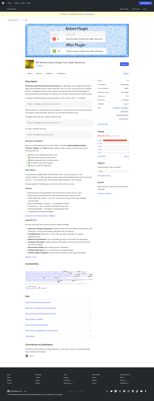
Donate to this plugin (104, 193)
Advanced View (103, 124)
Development (61, 73)
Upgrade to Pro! (30, 257)
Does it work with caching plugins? (36, 325)
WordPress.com (125, 374)
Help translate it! (89, 14)
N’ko (25, 391)
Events (94, 377)
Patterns (37, 383)
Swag (94, 383)
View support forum (104, 175)
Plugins (37, 380)
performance (124, 108)
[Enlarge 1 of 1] (90, 269)
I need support (30, 336)
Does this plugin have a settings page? (38, 302)
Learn (65, 374)
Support (126, 73)
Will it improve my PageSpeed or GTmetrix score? (41, 330)
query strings (124, 111)
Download (124, 64)
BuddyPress (124, 383)
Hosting (9, 380)
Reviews (38, 73)
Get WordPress (146, 3)
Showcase (38, 374)
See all (126, 156)
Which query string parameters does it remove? (40, 313)
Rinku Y (40, 65)
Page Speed (116, 108)
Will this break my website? (34, 319)
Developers (67, 380)
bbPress (123, 380)
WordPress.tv (68, 383)
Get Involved (96, 374)
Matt (122, 377)
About (9, 374)
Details (29, 73)
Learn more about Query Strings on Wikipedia (40, 216)
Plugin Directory (12, 9)
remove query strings (122, 115)
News (8, 377)
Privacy (9, 383)
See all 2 (126, 104)
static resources (123, 119)
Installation (49, 73)
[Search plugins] (26, 20)
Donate (95, 380)
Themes (37, 377)
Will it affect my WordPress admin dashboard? (40, 308)
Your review (101, 156)
